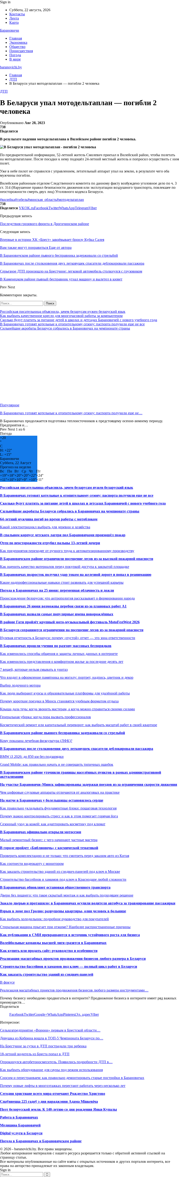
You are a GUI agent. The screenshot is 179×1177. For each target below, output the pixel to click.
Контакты (17, 14)
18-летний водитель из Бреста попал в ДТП (34, 1054)
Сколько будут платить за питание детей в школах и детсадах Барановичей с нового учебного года (78, 320)
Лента (14, 18)
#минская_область (42, 200)
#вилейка (7, 200)
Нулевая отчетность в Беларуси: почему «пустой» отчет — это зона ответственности (67, 638)
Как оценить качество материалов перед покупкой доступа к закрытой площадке (64, 567)
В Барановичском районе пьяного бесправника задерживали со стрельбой (62, 733)
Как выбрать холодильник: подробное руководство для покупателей (54, 919)
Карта (14, 22)
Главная (15, 38)
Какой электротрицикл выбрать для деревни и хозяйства (45, 527)
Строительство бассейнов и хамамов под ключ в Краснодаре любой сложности (63, 879)
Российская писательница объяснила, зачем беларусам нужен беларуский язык (62, 312)
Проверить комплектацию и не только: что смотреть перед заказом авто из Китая (64, 856)
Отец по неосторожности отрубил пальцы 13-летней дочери (50, 543)
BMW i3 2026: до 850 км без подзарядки (32, 757)
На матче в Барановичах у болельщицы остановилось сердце (51, 800)
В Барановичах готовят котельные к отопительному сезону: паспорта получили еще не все (72, 324)
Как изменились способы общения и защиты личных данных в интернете (59, 654)
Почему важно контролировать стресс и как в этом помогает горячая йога (59, 816)
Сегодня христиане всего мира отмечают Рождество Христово (52, 1094)
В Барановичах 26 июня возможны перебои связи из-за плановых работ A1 (63, 606)
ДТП (4, 91)
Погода (15, 55)
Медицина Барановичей (20, 1125)
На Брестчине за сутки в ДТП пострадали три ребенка (43, 1046)
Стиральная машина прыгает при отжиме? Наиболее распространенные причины (65, 927)
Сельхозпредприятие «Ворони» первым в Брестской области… (50, 1030)
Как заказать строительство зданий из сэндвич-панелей (46, 974)
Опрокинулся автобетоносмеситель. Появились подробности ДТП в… (56, 1062)
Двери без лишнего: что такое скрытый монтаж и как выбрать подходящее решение (66, 895)
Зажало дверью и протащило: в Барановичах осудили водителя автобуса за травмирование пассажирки (87, 903)
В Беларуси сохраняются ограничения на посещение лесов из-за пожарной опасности (71, 630)
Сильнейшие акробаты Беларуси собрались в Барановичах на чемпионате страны (65, 328)
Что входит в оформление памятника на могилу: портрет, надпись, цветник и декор (66, 677)
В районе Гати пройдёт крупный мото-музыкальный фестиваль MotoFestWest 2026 (70, 622)
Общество (17, 47)
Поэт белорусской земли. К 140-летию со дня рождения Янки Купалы (58, 1109)
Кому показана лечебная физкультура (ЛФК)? (36, 741)
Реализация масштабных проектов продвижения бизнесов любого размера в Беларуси (73, 959)
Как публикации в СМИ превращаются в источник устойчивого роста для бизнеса (70, 935)
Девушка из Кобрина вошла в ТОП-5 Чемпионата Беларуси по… (51, 1038)
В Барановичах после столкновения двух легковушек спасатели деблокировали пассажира (76, 749)
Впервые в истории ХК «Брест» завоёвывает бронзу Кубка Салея (52, 240)
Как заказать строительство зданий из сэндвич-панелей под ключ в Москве (60, 871)
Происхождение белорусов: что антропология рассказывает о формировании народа (67, 598)
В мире (15, 59)
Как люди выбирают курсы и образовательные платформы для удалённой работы (65, 693)
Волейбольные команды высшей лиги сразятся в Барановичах (53, 943)
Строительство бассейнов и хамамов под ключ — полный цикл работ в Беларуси (68, 966)
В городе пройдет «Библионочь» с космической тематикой (49, 848)
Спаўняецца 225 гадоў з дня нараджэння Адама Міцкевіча (49, 1101)
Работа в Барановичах (19, 1117)
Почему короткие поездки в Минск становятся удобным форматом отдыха (59, 701)
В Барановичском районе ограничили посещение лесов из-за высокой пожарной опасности (76, 559)
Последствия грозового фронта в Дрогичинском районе (44, 224)
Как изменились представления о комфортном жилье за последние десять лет (61, 662)
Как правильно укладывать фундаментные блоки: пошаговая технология (58, 808)
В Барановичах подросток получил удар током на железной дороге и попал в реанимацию (75, 575)
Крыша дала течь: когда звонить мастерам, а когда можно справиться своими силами (67, 709)
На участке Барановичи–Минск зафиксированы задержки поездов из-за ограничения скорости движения (88, 784)
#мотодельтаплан (70, 200)
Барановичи (9, 30)
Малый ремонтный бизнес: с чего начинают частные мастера (48, 840)
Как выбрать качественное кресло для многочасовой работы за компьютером (61, 316)
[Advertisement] (89, 366)
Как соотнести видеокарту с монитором (32, 864)
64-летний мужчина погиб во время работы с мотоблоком (48, 519)
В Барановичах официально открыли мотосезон (40, 832)
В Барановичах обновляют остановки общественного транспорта (55, 887)
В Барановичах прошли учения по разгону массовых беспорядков (55, 646)
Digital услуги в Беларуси (21, 1133)
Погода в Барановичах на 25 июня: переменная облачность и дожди (57, 590)
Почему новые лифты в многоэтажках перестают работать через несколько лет (62, 1086)
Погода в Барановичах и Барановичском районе (41, 1141)
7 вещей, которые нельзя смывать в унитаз (34, 669)
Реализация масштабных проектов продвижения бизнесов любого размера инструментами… (74, 990)
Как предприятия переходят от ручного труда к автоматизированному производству (67, 551)
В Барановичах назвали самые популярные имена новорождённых (56, 614)
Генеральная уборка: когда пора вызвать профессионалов (45, 717)
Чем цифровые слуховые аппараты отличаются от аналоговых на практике (60, 792)
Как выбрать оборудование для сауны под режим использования (51, 1070)
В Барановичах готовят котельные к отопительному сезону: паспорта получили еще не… (71, 413)
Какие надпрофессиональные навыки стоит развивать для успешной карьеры (62, 582)
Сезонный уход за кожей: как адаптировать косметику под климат (52, 824)
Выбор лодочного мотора (20, 685)
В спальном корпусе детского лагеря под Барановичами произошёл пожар (62, 535)
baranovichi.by (11, 67)
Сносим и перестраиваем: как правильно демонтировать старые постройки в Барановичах (72, 1078)
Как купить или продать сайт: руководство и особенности (48, 951)
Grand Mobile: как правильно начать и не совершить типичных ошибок (56, 764)
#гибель (21, 200)
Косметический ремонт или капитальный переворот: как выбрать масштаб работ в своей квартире (78, 725)
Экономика (18, 42)
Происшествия (21, 51)
